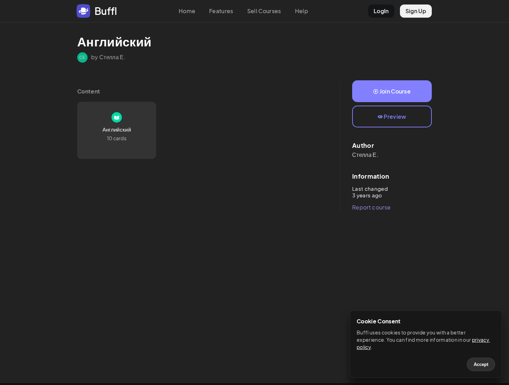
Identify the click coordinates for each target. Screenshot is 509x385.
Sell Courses (264, 11)
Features (221, 11)
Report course (371, 207)
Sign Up (415, 11)
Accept (481, 364)
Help (301, 11)
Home (187, 11)
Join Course (395, 91)
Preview (395, 116)
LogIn (381, 11)
